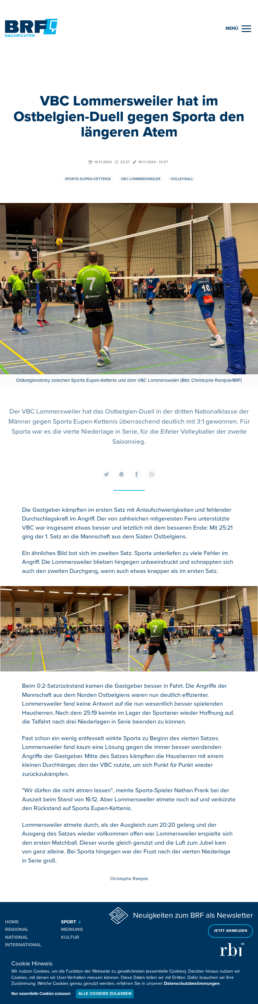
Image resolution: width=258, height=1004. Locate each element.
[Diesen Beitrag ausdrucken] (121, 474)
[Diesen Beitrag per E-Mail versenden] (106, 474)
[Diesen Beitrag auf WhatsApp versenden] (152, 474)
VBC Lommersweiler (140, 179)
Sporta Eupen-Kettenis (88, 179)
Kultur (70, 937)
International (23, 945)
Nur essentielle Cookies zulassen (41, 993)
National (16, 937)
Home (12, 922)
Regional (16, 929)
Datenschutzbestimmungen (192, 983)
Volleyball (182, 179)
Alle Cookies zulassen (104, 993)
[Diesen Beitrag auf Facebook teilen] (137, 474)
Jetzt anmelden (230, 930)
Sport (68, 922)
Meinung (72, 929)
